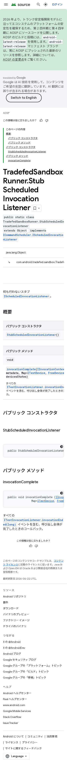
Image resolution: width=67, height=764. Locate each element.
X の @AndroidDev (14, 647)
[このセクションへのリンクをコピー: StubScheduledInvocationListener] (6, 436)
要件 (5, 602)
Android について (13, 736)
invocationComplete (21, 369)
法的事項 (52, 736)
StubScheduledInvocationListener (31, 335)
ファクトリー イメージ (16, 620)
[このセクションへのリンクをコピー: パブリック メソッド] (48, 471)
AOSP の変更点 (13, 60)
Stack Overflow (12, 717)
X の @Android (11, 642)
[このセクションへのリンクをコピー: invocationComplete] (42, 482)
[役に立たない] (47, 120)
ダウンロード (11, 608)
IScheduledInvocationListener (26, 296)
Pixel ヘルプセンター (15, 699)
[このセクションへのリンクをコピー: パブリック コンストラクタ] (6, 419)
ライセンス (11, 742)
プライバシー (30, 742)
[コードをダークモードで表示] (61, 446)
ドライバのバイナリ (14, 626)
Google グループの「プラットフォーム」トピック (32, 665)
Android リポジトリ (14, 596)
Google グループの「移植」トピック (24, 677)
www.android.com (14, 705)
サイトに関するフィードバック (23, 748)
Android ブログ (12, 653)
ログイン (57, 4)
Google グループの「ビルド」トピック (26, 671)
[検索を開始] (38, 4)
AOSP (6, 113)
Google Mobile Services (17, 711)
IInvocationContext (51, 369)
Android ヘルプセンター (17, 693)
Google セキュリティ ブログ (19, 659)
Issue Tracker (10, 723)
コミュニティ (35, 736)
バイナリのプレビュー (16, 614)
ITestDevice (36, 373)
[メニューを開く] (6, 4)
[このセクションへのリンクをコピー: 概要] (15, 312)
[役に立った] (41, 120)
